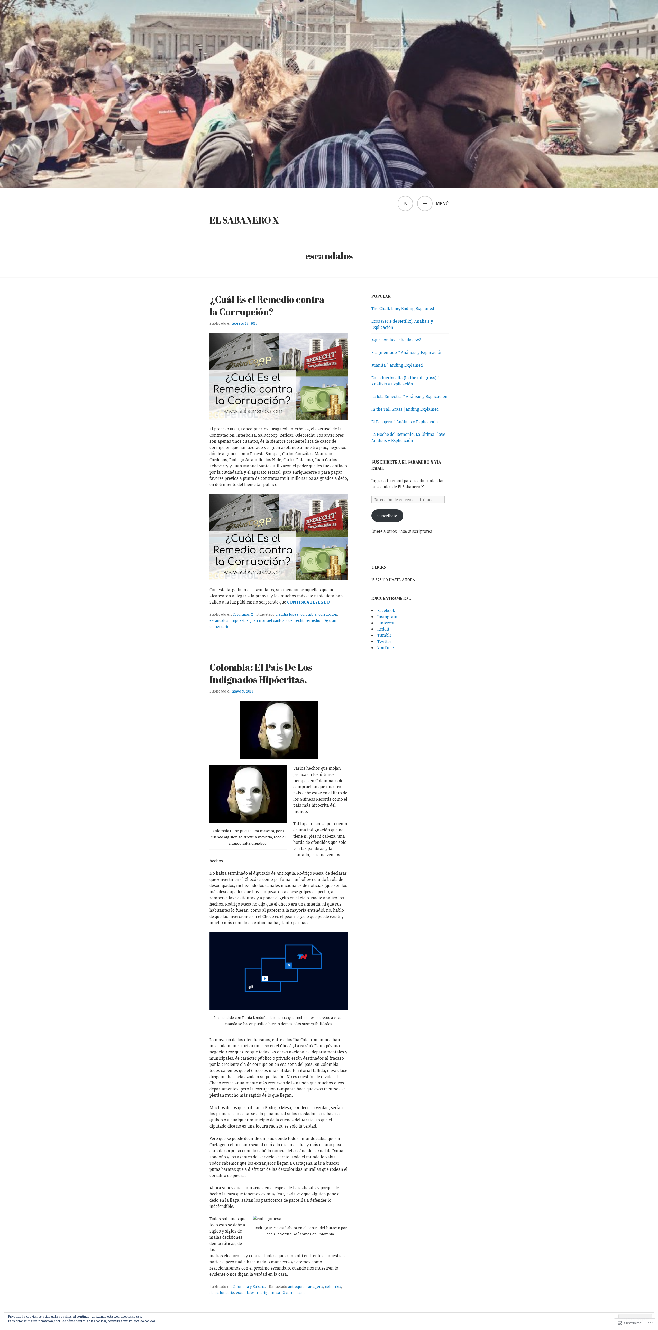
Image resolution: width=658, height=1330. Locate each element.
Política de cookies (142, 1321)
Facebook (386, 610)
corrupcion (327, 614)
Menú (442, 203)
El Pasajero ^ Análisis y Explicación (404, 421)
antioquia (296, 1286)
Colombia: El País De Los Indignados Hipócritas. (260, 673)
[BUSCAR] (405, 203)
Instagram (387, 616)
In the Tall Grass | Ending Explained (405, 409)
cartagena (314, 1286)
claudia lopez (287, 614)
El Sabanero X (244, 220)
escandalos (218, 620)
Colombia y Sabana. (249, 1286)
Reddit (383, 629)
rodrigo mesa (268, 1292)
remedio (313, 620)
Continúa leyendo (308, 602)
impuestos (239, 620)
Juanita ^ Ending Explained (397, 365)
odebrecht (295, 620)
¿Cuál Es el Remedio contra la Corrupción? (267, 305)
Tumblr (384, 635)
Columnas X (243, 614)
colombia (308, 614)
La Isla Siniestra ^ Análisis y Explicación (409, 396)
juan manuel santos (267, 620)
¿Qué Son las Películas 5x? (396, 340)
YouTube (385, 647)
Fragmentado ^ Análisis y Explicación (407, 352)
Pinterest (386, 623)
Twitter (384, 641)
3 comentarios (295, 1292)
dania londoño (221, 1292)
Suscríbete (387, 516)
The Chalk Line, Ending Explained (402, 308)
